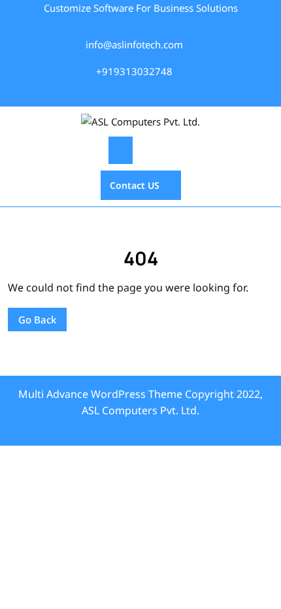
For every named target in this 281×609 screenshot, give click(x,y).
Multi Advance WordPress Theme (100, 394)
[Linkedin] (154, 92)
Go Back (32, 317)
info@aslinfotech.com (134, 44)
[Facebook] (106, 92)
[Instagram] (137, 92)
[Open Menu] (120, 150)
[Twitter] (120, 92)
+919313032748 (134, 71)
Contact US (130, 181)
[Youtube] (171, 92)
